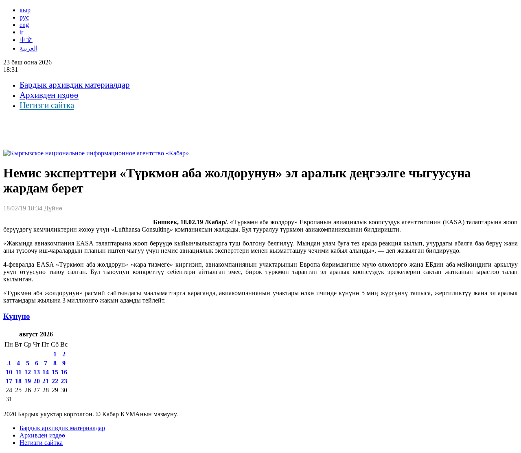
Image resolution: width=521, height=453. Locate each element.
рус (24, 17)
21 (45, 381)
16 (64, 372)
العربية (28, 48)
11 (18, 372)
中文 (26, 39)
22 (55, 381)
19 (27, 381)
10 (9, 372)
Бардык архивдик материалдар (75, 85)
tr (21, 32)
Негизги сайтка (47, 105)
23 (64, 381)
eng (24, 24)
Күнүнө (16, 316)
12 (27, 372)
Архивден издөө (49, 95)
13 (36, 372)
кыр (25, 10)
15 (55, 372)
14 (45, 372)
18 (18, 381)
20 (36, 381)
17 (9, 381)
